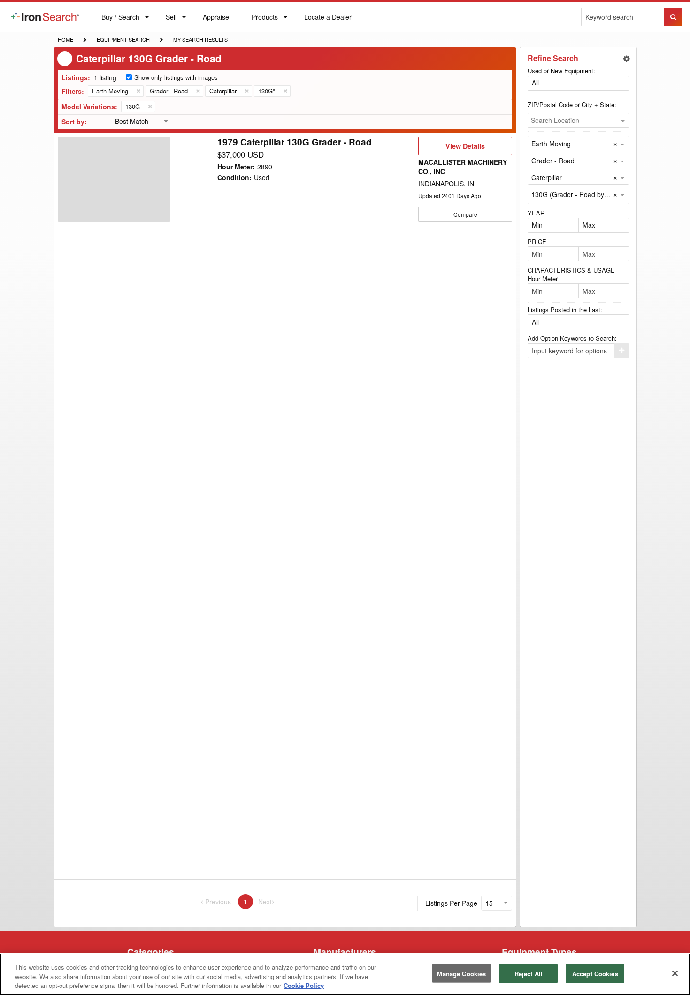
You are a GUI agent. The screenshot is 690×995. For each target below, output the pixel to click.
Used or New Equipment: (561, 71)
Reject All (528, 973)
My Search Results (200, 40)
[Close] (675, 973)
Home (65, 39)
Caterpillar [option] (546, 177)
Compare (465, 214)
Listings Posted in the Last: (565, 309)
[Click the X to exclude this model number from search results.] (149, 106)
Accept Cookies (595, 973)
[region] (345, 974)
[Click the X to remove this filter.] (138, 91)
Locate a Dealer (328, 22)
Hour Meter (543, 279)
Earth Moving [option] (551, 143)
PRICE (537, 241)
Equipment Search (123, 40)
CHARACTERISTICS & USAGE (571, 270)
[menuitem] (45, 17)
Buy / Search (120, 22)
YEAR (536, 213)
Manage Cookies (461, 973)
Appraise (215, 19)
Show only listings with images (176, 77)
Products (264, 19)
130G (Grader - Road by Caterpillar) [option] (585, 194)
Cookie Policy (304, 985)
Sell (170, 19)
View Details (465, 148)
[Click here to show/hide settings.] (626, 58)
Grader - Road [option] (553, 160)
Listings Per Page (451, 903)
